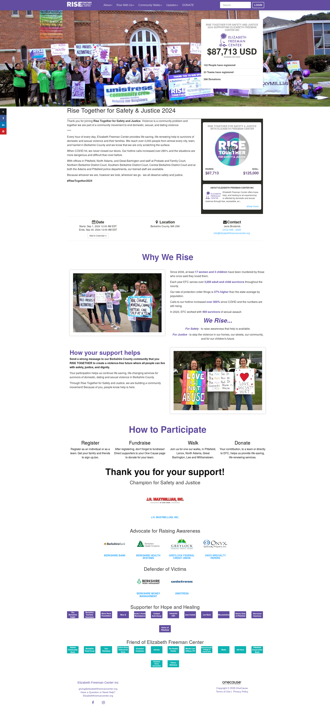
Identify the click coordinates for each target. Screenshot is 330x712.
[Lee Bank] (207, 614)
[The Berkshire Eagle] (73, 614)
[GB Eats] (157, 649)
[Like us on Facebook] (92, 702)
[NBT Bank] (240, 649)
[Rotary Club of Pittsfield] (240, 614)
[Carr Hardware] (106, 649)
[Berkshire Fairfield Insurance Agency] (90, 614)
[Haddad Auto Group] (157, 614)
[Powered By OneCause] (231, 682)
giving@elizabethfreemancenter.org (98, 688)
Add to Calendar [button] (97, 235)
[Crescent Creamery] (140, 649)
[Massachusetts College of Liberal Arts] (207, 649)
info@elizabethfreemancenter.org (232, 233)
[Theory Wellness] (173, 663)
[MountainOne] (224, 614)
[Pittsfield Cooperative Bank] (257, 649)
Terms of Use (223, 691)
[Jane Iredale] (190, 614)
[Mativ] (224, 649)
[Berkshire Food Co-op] (90, 649)
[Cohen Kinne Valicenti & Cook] (123, 649)
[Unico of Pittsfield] (165, 628)
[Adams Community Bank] (73, 649)
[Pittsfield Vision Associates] (157, 663)
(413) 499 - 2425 (232, 229)
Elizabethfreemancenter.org (98, 695)
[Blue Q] (123, 614)
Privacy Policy (240, 691)
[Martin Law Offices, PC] (190, 649)
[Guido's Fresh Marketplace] (140, 614)
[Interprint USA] (173, 614)
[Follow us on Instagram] (102, 702)
